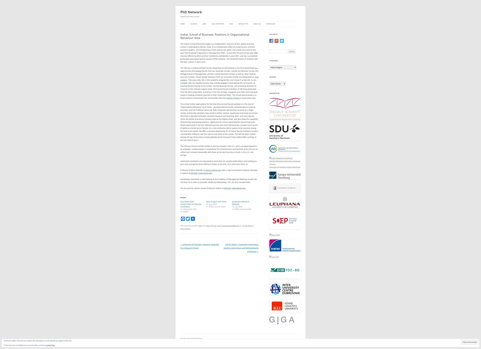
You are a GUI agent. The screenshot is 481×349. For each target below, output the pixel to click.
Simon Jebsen (185, 229)
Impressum (270, 24)
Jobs (204, 24)
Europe (213, 226)
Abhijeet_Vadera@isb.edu (201, 173)
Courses (193, 24)
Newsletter (243, 24)
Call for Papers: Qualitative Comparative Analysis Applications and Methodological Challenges (241, 248)
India (219, 226)
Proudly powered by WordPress (191, 338)
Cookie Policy (50, 345)
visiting (198, 71)
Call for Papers (218, 24)
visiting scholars (233, 98)
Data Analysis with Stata (216, 201)
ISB (208, 44)
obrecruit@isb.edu (213, 170)
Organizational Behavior (231, 226)
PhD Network (191, 12)
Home (182, 24)
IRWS (231, 24)
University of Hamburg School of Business (284, 167)
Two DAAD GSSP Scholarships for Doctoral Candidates (191, 204)
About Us (257, 24)
